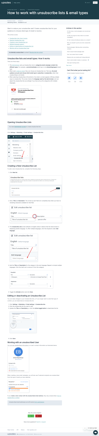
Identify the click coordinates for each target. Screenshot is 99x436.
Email (81, 81)
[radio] (31, 416)
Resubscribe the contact (36, 52)
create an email (20, 71)
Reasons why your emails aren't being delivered (78, 57)
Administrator (15, 65)
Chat (69, 81)
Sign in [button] (95, 2)
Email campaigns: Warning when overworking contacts (77, 48)
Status (22, 430)
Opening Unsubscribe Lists (17, 40)
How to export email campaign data (75, 51)
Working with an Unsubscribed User (19, 48)
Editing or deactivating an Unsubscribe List (21, 46)
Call (75, 81)
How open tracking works (73, 62)
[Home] (6, 3)
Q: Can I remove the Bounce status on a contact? (78, 40)
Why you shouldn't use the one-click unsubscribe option (78, 43)
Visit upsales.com (32, 430)
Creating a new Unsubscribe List (18, 42)
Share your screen (38, 434)
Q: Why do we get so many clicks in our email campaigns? (78, 36)
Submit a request (41, 422)
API (17, 430)
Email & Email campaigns (33, 9)
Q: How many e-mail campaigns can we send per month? (78, 31)
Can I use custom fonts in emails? (75, 54)
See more (69, 65)
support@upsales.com (22, 434)
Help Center (10, 430)
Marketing (22, 9)
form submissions (39, 402)
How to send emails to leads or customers (77, 60)
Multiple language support (17, 44)
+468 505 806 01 (30, 434)
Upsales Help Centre (12, 9)
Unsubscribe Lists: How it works (18, 38)
